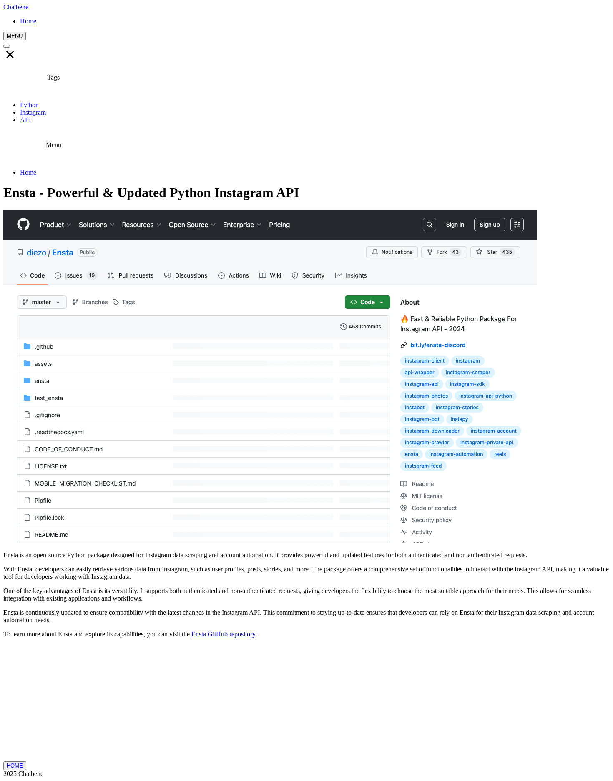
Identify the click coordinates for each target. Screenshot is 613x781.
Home (28, 172)
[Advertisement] (306, 703)
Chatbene (15, 6)
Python (29, 104)
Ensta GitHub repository (223, 634)
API (25, 119)
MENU (15, 36)
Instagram (33, 112)
